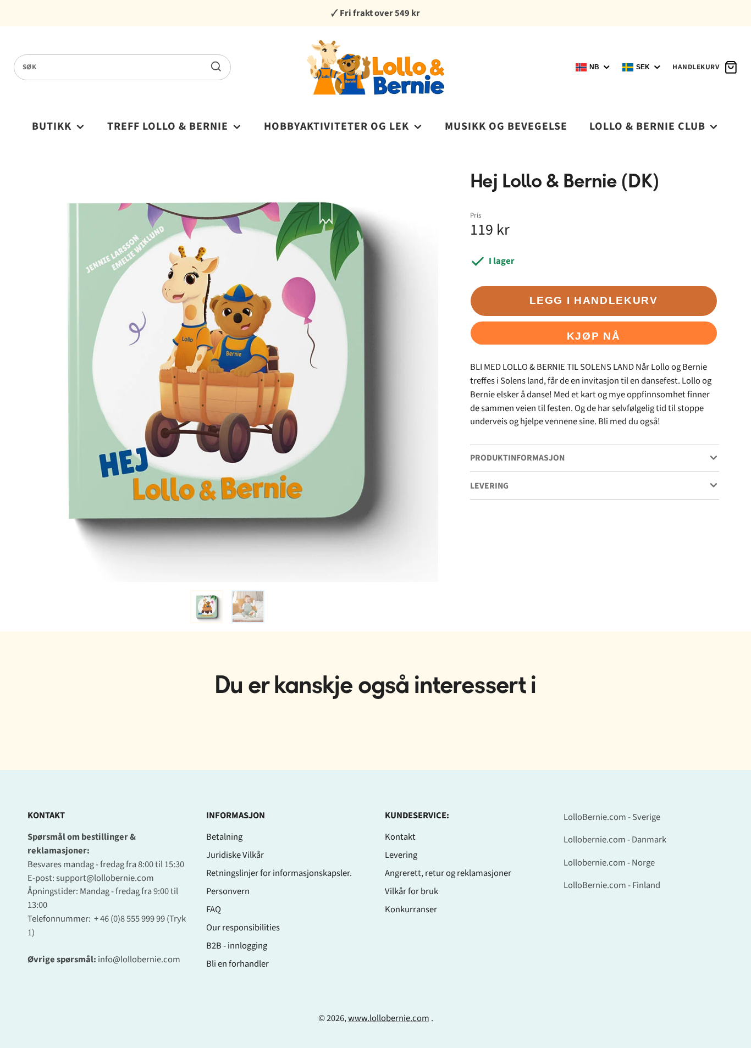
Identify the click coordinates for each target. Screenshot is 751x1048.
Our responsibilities (243, 927)
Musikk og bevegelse (506, 126)
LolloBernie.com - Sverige (612, 817)
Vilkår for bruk (411, 891)
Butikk (51, 126)
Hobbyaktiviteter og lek (336, 126)
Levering (401, 855)
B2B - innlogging (236, 945)
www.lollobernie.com (388, 1018)
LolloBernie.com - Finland (612, 885)
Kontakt (400, 837)
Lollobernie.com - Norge (609, 862)
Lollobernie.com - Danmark (615, 839)
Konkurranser (411, 909)
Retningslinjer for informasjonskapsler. (279, 873)
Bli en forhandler (237, 964)
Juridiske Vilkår (235, 855)
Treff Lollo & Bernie (167, 126)
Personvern (228, 891)
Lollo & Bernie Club (647, 126)
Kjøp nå (594, 336)
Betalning (224, 837)
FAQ (213, 909)
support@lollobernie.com (105, 878)
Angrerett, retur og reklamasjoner (448, 873)
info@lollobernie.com (139, 959)
